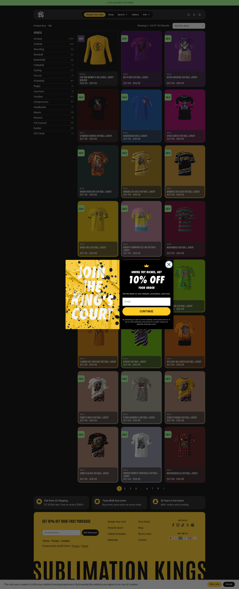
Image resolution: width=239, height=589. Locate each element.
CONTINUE (146, 311)
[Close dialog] (168, 264)
